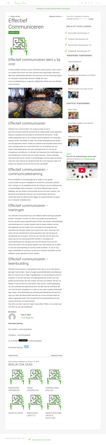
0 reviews (91, 19)
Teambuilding (14, 32)
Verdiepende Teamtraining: (79, 55)
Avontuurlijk (66, 8)
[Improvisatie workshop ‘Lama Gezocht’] (73, 129)
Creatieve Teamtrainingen (76, 39)
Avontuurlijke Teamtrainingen (77, 33)
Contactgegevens (27, 317)
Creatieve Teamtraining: (78, 103)
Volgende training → (55, 16)
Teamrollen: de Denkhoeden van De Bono (82, 75)
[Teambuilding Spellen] (53, 377)
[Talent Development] (73, 67)
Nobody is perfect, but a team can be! (80, 89)
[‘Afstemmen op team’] (73, 142)
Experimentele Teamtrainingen (78, 45)
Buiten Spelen (72, 109)
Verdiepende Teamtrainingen (77, 51)
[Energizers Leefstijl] (35, 402)
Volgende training (56, 355)
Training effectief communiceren (41, 440)
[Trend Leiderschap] (35, 377)
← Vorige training (14, 16)
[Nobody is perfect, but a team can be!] (73, 94)
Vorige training (13, 355)
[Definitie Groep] (16, 402)
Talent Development (74, 62)
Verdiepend (40, 8)
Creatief (47, 8)
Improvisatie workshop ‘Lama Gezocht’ (80, 123)
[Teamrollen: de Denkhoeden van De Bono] (73, 81)
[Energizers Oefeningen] (16, 377)
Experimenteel (56, 8)
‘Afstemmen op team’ (75, 137)
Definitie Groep (15, 413)
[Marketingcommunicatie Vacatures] (53, 402)
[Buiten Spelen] (73, 115)
